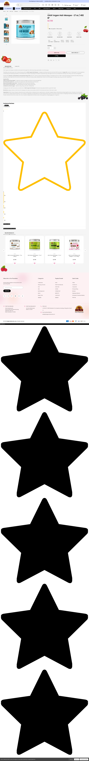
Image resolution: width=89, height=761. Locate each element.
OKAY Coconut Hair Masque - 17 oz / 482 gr (15, 256)
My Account (77, 4)
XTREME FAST (57, 291)
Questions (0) (7, 106)
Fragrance (68, 8)
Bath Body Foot (47, 8)
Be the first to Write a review (10, 228)
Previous (6, 14)
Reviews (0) (6, 105)
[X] (43, 5)
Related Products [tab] (9, 233)
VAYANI (56, 289)
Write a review (59, 28)
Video (73, 282)
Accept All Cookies (83, 759)
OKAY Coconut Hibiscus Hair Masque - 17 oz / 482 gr (74, 256)
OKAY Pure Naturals (59, 284)
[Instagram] (55, 5)
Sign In (76, 5)
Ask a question (53, 28)
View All (39, 297)
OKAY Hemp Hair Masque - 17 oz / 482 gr (35, 256)
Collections (8, 8)
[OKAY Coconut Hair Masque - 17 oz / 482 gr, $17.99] (15, 244)
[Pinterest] (49, 5)
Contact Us (74, 284)
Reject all (76, 759)
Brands (18, 8)
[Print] (54, 60)
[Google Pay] (56, 55)
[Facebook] (46, 5)
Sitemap (74, 297)
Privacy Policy (75, 289)
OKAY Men (57, 286)
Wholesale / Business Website (78, 295)
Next (6, 44)
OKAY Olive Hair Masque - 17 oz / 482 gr (54, 256)
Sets (75, 8)
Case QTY (17, 66)
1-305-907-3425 (67, 5)
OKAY (56, 282)
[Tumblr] (58, 5)
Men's (54, 8)
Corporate (74, 286)
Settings (71, 759)
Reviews (74, 291)
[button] (48, 28)
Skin (39, 8)
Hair (35, 8)
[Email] (51, 60)
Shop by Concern (27, 8)
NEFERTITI (57, 293)
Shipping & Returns (76, 293)
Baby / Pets (61, 8)
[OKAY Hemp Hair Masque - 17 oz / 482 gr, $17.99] (34, 244)
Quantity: (49, 45)
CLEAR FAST (57, 295)
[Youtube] (52, 5)
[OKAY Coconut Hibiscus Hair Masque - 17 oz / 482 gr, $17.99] (74, 244)
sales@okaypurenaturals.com (48, 314)
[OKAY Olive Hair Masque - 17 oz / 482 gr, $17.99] (54, 244)
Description (8, 66)
